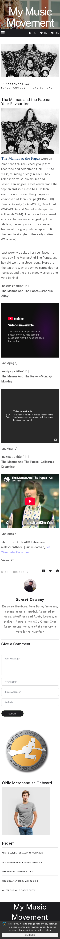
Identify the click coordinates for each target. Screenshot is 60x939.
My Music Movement (30, 17)
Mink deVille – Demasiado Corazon (22, 853)
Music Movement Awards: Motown (22, 862)
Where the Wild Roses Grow (18, 890)
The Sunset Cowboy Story (17, 871)
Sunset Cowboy (13, 88)
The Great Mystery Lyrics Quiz (20, 881)
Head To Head (42, 88)
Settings (30, 935)
